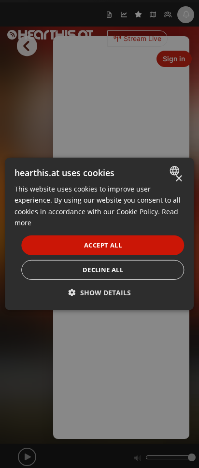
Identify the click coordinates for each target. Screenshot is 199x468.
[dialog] (99, 234)
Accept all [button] (103, 245)
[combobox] (176, 171)
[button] (100, 292)
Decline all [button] (103, 269)
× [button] (178, 178)
